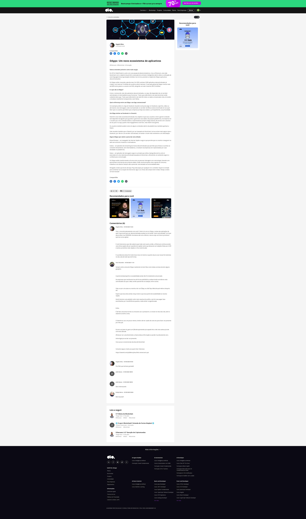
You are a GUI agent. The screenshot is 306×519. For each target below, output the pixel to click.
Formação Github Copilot (183, 466)
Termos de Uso (111, 494)
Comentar (128, 191)
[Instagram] (126, 462)
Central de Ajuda (111, 491)
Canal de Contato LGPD (113, 499)
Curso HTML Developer (183, 484)
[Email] (126, 53)
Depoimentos (110, 484)
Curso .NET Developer (160, 487)
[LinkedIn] (111, 53)
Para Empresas (181, 10)
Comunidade (167, 10)
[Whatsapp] (122, 53)
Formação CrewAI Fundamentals (140, 463)
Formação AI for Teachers (161, 469)
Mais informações (152, 449)
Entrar (191, 10)
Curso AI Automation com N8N (162, 463)
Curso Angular (180, 492)
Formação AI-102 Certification (184, 473)
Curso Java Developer (159, 484)
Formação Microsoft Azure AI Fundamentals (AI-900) (184, 469)
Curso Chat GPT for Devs (183, 463)
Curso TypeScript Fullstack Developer (163, 492)
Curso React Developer (183, 495)
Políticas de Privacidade (113, 497)
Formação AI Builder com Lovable (185, 475)
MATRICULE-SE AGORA (191, 3)
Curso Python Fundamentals (161, 489)
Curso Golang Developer (160, 498)
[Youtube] (117, 462)
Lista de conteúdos (113, 17)
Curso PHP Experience (160, 495)
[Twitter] (118, 53)
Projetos (159, 10)
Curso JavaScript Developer (184, 489)
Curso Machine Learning (138, 487)
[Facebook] (114, 53)
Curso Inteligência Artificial (139, 460)
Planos (174, 10)
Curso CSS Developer (182, 487)
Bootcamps (152, 10)
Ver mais (156, 500)
